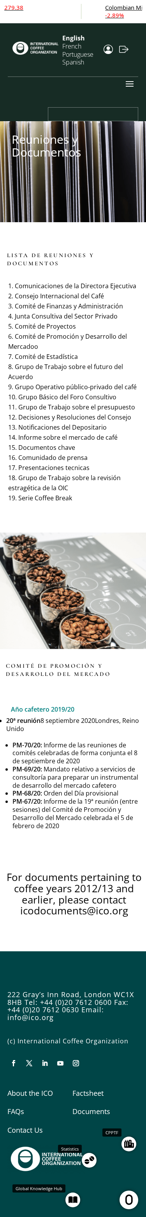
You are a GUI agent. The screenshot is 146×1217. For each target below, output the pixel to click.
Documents (91, 1111)
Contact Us (25, 1130)
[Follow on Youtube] (60, 1063)
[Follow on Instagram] (76, 1063)
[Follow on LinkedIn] (45, 1063)
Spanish (73, 62)
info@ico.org (30, 1017)
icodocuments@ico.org (74, 911)
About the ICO (30, 1093)
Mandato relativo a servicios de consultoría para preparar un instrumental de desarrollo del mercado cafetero (75, 777)
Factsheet (88, 1093)
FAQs (15, 1111)
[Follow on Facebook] (13, 1063)
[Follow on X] (29, 1063)
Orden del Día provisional (81, 793)
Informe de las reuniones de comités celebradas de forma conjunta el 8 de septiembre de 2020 (74, 753)
